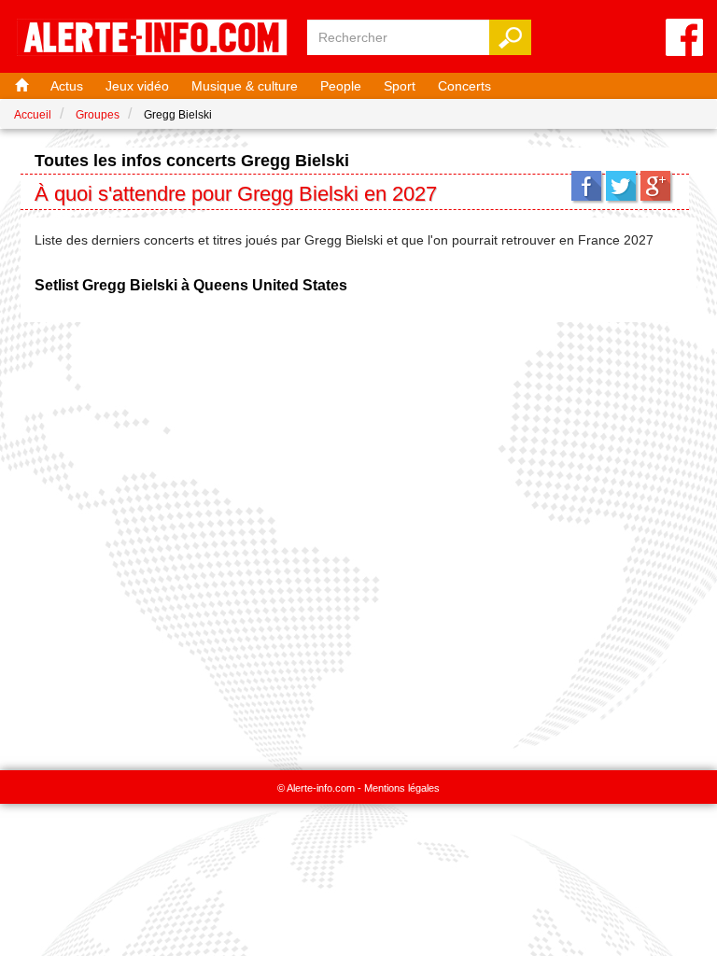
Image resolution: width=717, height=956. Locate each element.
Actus (66, 85)
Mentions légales (402, 788)
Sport (399, 85)
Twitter (621, 186)
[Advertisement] (358, 537)
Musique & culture (244, 85)
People (340, 85)
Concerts (464, 85)
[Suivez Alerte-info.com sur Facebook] (684, 39)
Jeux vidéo (137, 85)
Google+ (655, 186)
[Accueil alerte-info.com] (152, 38)
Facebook (586, 186)
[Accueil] (19, 86)
